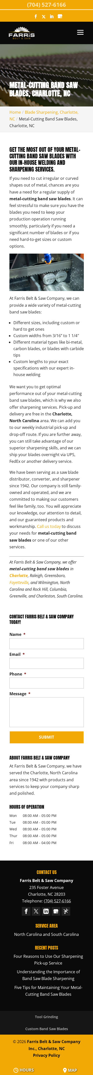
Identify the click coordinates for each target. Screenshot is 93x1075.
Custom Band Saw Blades (46, 1028)
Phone (17, 674)
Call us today (49, 526)
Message (20, 693)
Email (17, 654)
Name (17, 634)
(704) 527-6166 (46, 4)
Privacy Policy (46, 1055)
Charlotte (18, 575)
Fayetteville (19, 582)
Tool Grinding (46, 1016)
